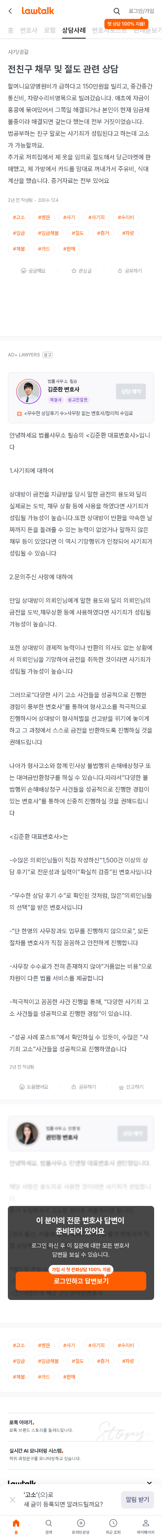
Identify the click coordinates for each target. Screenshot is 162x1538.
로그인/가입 (141, 11)
